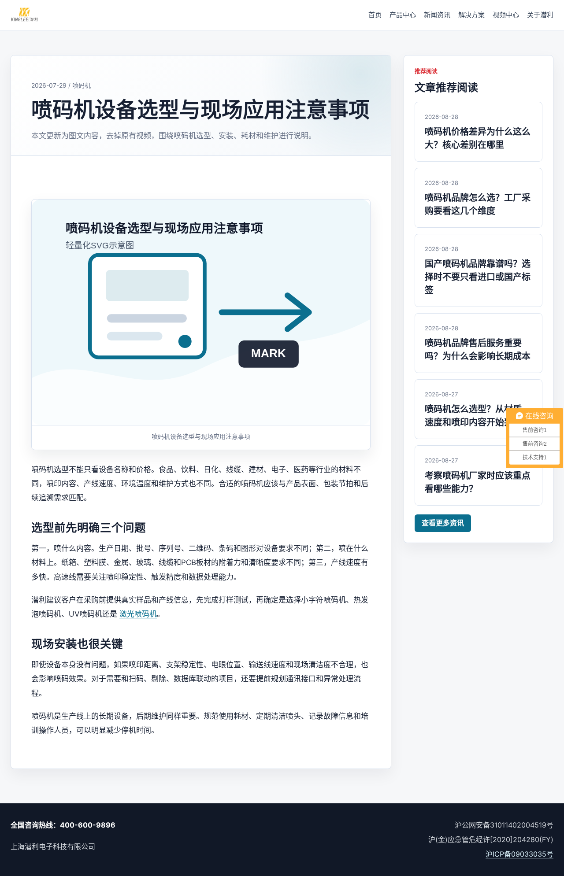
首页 (375, 15)
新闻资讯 (437, 15)
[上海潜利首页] (24, 15)
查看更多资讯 (443, 522)
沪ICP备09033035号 (519, 854)
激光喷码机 (138, 614)
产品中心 (403, 15)
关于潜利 (540, 15)
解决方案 (471, 15)
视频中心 (506, 15)
